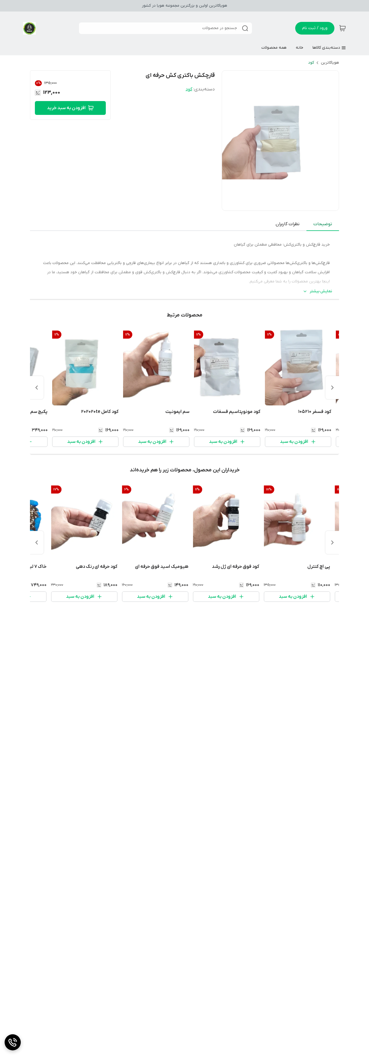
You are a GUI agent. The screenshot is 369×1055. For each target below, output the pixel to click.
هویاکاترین (330, 62)
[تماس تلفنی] (13, 1042)
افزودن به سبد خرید (66, 108)
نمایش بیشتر (321, 291)
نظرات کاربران (288, 224)
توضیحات (322, 224)
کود (311, 62)
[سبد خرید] (342, 28)
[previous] (332, 387)
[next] (37, 387)
